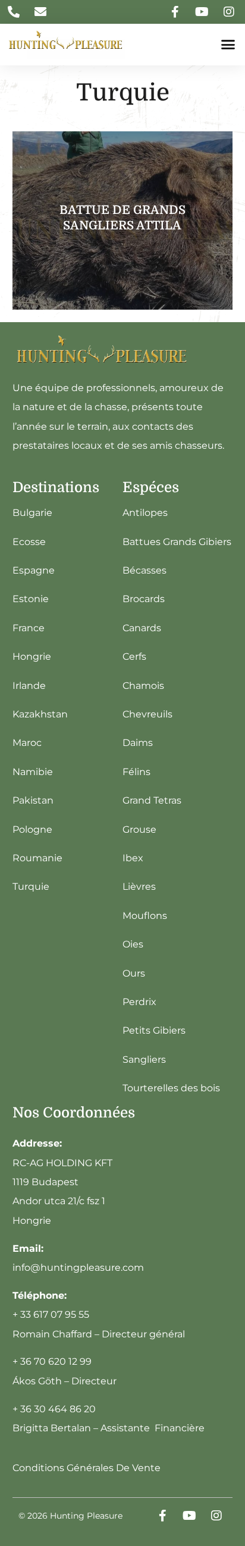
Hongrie (31, 656)
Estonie (30, 598)
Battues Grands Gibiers (176, 541)
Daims (137, 742)
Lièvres (139, 886)
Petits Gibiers (154, 1030)
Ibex (132, 858)
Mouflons (144, 915)
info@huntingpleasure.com (78, 1267)
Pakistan (33, 800)
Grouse (139, 829)
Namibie (32, 771)
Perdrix (139, 1001)
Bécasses (144, 570)
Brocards (143, 598)
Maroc (27, 742)
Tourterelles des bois (171, 1088)
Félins (136, 771)
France (28, 628)
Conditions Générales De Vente (86, 1467)
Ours (133, 973)
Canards (141, 628)
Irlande (29, 685)
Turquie (30, 886)
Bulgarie (32, 512)
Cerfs (134, 656)
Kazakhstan (40, 714)
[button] (228, 44)
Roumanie (37, 858)
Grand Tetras (151, 800)
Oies (132, 944)
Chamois (143, 685)
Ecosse (29, 541)
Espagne (33, 570)
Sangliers (144, 1059)
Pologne (32, 829)
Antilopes (145, 512)
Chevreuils (147, 714)
